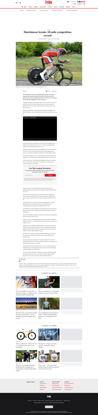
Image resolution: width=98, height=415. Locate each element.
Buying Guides (43, 6)
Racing (30, 6)
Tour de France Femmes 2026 (71, 10)
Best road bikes (55, 383)
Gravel (55, 6)
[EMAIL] (20, 261)
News (25, 6)
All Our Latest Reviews (69, 383)
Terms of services (38, 178)
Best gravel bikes (55, 385)
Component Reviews (69, 387)
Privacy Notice (26, 179)
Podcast (68, 6)
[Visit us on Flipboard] (84, 1)
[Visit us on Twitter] (79, 1)
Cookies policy (67, 400)
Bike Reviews (67, 385)
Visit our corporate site (63, 411)
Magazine (62, 6)
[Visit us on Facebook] (81, 1)
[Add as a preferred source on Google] (49, 407)
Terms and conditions (50, 400)
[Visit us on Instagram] (77, 1)
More (73, 6)
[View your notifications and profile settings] (20, 3)
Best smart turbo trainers (57, 387)
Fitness (50, 6)
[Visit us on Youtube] (82, 1)
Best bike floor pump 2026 (31, 10)
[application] (40, 128)
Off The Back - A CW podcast (57, 10)
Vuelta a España (43, 387)
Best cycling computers (56, 389)
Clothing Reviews (68, 389)
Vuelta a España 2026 (44, 10)
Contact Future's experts (39, 400)
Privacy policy (59, 400)
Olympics (42, 389)
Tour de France (43, 383)
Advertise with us (38, 402)
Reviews (36, 6)
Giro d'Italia (42, 385)
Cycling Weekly (43, 38)
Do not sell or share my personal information (53, 402)
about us (30, 400)
